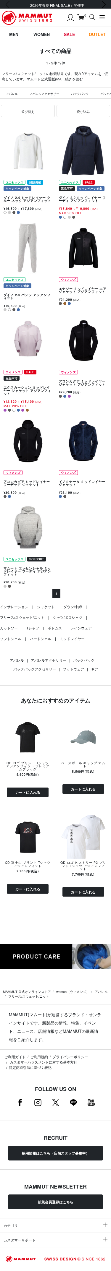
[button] (28, 111)
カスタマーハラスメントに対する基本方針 (43, 1061)
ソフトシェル (10, 638)
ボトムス (55, 627)
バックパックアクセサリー (34, 668)
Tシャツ (32, 627)
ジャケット (46, 606)
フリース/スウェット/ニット (22, 617)
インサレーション (14, 606)
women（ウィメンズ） (72, 991)
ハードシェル (40, 638)
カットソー (9, 627)
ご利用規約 (39, 1056)
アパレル (12, 94)
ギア (94, 668)
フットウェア (73, 668)
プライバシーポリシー (70, 1056)
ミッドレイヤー (72, 638)
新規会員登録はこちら (55, 1202)
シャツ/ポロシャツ (67, 617)
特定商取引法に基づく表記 (30, 1067)
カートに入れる (27, 792)
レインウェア (81, 627)
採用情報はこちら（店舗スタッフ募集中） (55, 1153)
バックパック (80, 94)
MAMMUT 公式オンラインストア (27, 991)
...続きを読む (72, 78)
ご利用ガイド (15, 1056)
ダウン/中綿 (72, 606)
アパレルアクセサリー (44, 94)
